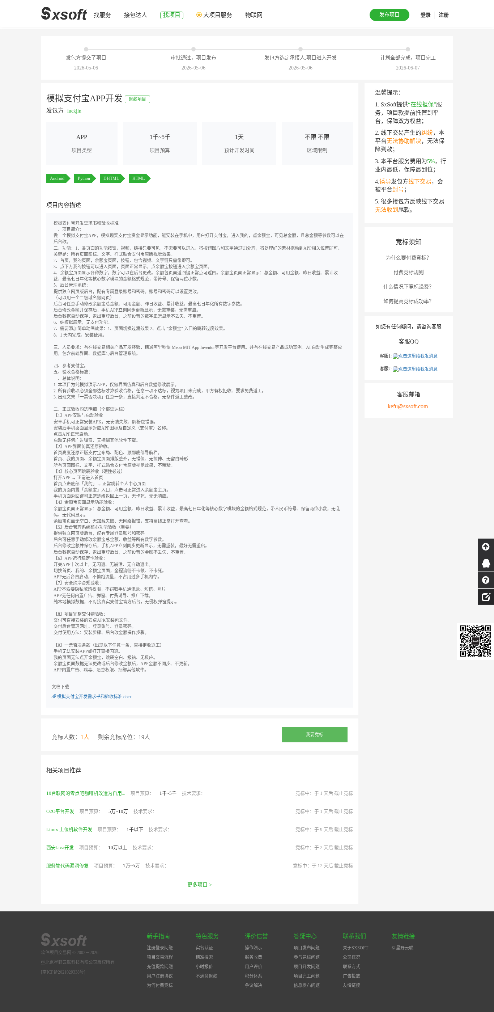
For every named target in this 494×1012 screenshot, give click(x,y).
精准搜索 (204, 957)
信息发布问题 (307, 985)
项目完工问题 (307, 976)
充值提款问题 (160, 966)
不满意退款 (206, 976)
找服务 (102, 15)
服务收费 (253, 957)
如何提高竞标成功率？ (408, 301)
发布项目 (389, 14)
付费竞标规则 (408, 272)
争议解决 (253, 985)
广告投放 (351, 976)
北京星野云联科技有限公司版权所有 (78, 962)
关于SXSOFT (355, 947)
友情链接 (351, 985)
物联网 (254, 15)
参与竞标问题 (307, 957)
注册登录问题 (160, 947)
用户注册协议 (160, 976)
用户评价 (253, 966)
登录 (426, 15)
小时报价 (204, 966)
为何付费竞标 (160, 985)
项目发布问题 (307, 947)
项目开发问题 (307, 966)
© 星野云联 (402, 947)
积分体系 (253, 976)
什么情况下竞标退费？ (408, 287)
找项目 (171, 15)
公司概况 (351, 957)
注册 (444, 15)
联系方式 (351, 966)
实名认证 (204, 947)
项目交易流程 (160, 957)
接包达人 (135, 15)
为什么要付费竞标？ (408, 258)
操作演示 (253, 947)
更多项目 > (199, 884)
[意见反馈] (486, 596)
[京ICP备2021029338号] (63, 972)
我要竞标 (314, 734)
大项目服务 (217, 15)
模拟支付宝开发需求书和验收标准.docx (94, 696)
